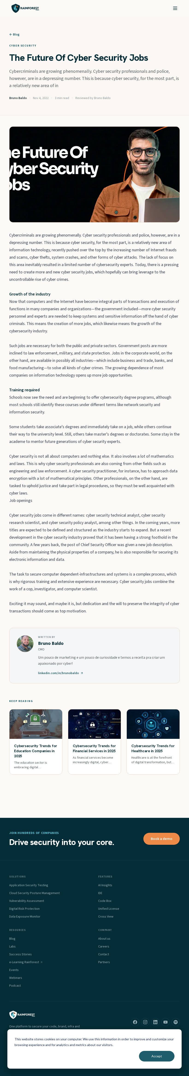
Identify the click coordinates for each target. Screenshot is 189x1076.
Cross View (105, 916)
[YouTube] (165, 1022)
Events (14, 970)
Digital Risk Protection (24, 908)
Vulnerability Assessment (26, 901)
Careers (103, 946)
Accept (156, 1056)
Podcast (15, 985)
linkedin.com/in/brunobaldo (58, 673)
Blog (12, 938)
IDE (100, 893)
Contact (103, 954)
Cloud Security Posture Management (34, 893)
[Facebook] (135, 1022)
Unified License (108, 908)
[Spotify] (175, 1022)
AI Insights (105, 885)
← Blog (14, 34)
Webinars (15, 978)
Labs (12, 946)
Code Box (104, 901)
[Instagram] (145, 1022)
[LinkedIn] (155, 1022)
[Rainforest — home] (25, 8)
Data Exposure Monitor (24, 916)
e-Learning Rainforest (24, 962)
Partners (104, 962)
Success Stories (20, 954)
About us (104, 938)
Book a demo (161, 838)
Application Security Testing (28, 885)
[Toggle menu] (175, 8)
